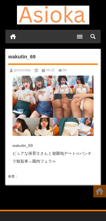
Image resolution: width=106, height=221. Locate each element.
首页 (13, 36)
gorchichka (22, 70)
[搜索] (93, 36)
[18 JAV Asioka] (53, 15)
